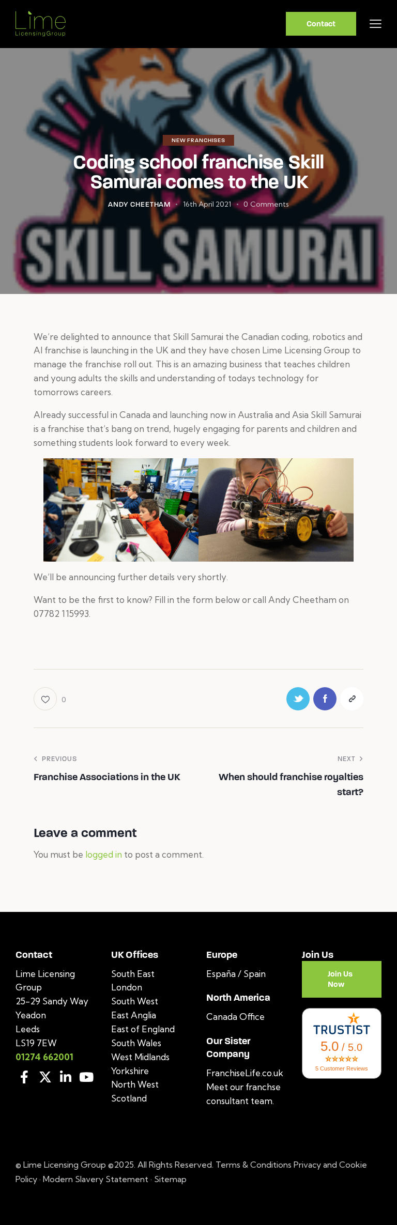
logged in (103, 854)
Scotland (129, 1098)
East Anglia (133, 1015)
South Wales (136, 1042)
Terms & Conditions (255, 1164)
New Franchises (198, 140)
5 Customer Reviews (341, 1068)
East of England (143, 1029)
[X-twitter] (45, 1077)
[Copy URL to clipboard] (351, 698)
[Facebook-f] (24, 1077)
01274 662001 (44, 1056)
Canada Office (235, 1016)
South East (133, 973)
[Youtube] (86, 1077)
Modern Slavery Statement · (98, 1179)
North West (135, 1084)
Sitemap (170, 1179)
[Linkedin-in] (66, 1077)
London (126, 987)
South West (134, 1001)
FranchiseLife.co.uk (244, 1072)
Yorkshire (130, 1070)
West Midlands (140, 1056)
